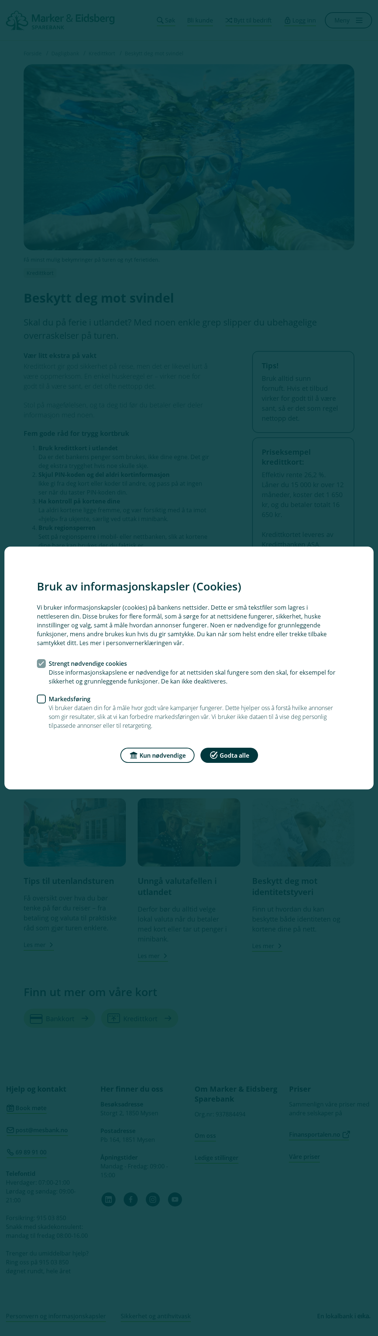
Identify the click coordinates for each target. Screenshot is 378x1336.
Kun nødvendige (163, 755)
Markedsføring (69, 699)
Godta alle (234, 755)
